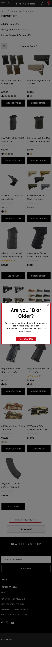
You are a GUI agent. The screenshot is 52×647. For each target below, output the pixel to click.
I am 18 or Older (26, 339)
